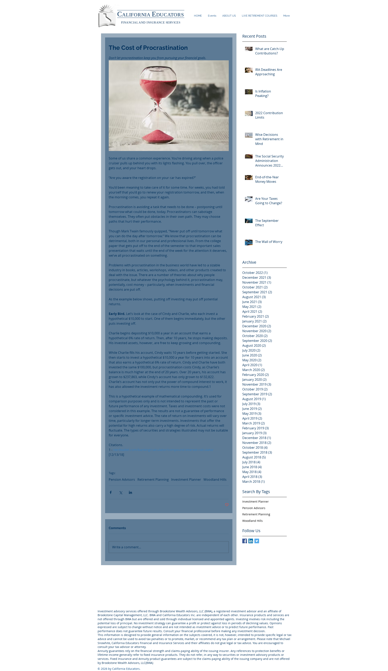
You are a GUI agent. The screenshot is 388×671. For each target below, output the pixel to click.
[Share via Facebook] (111, 492)
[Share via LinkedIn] (130, 492)
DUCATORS (170, 14)
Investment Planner (186, 479)
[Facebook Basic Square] (244, 541)
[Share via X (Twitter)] (120, 492)
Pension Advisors (122, 479)
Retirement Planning (153, 479)
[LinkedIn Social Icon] (250, 541)
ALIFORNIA (137, 14)
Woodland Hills (215, 479)
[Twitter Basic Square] (256, 541)
